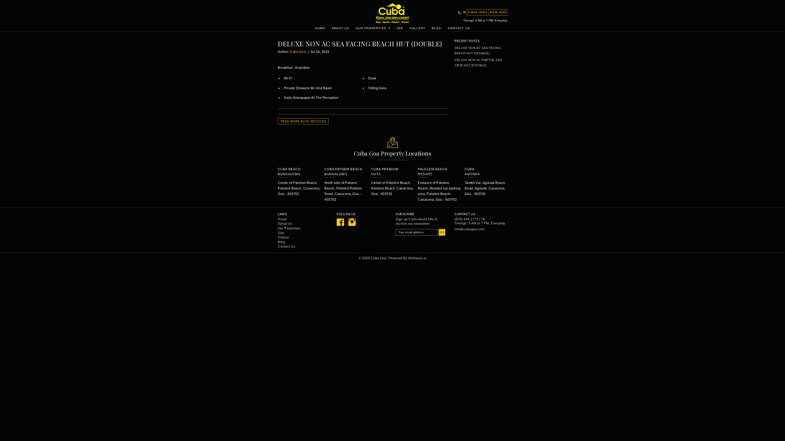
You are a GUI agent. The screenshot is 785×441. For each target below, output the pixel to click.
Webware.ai (417, 258)
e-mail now (477, 12)
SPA (400, 28)
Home (320, 28)
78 (464, 12)
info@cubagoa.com (469, 229)
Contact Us (459, 28)
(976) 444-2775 (466, 219)
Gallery (417, 28)
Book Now (498, 12)
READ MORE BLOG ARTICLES (303, 121)
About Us (340, 28)
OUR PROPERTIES (371, 28)
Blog (436, 28)
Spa (281, 233)
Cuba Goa (379, 258)
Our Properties (289, 228)
